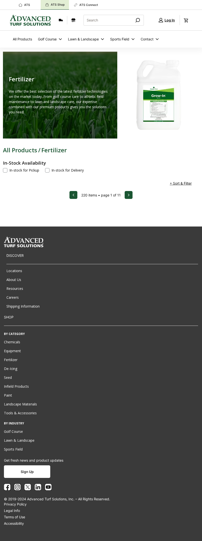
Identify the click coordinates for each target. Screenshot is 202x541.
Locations (14, 270)
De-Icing (10, 368)
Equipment (12, 351)
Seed (8, 377)
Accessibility (14, 523)
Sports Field (119, 39)
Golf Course (47, 39)
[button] (167, 20)
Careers (12, 297)
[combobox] (106, 20)
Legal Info (12, 510)
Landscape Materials (20, 404)
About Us (13, 279)
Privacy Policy (15, 504)
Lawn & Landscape (83, 39)
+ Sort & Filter (181, 183)
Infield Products (16, 386)
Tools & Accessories (20, 413)
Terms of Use (14, 517)
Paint (8, 395)
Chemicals (12, 342)
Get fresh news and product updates (33, 460)
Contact (147, 39)
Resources (14, 288)
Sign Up (27, 472)
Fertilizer (54, 150)
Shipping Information (23, 306)
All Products (22, 39)
